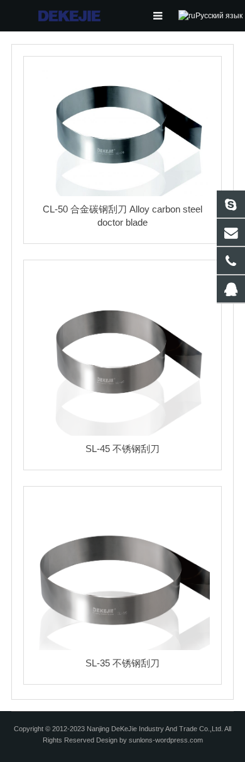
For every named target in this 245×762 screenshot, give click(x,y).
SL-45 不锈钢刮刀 (122, 448)
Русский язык (218, 15)
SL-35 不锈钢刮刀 (122, 663)
